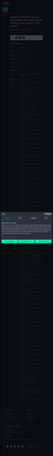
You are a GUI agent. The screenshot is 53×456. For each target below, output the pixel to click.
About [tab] (45, 218)
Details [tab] (20, 218)
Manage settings (26, 241)
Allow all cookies (43, 241)
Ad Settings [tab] (33, 218)
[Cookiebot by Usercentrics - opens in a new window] (45, 214)
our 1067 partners (10, 225)
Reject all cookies (10, 241)
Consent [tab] (7, 218)
